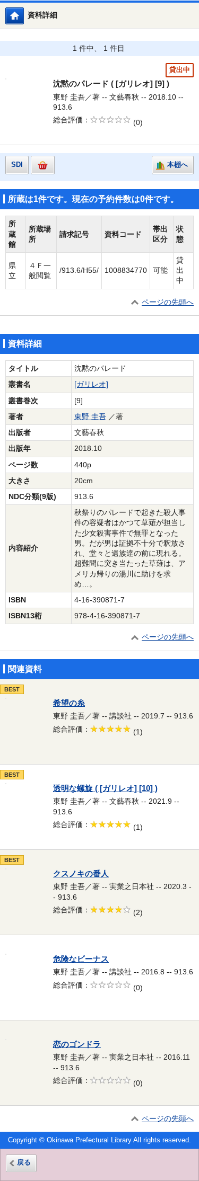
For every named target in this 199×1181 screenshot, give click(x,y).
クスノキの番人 (81, 873)
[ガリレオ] (91, 384)
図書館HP (23, 16)
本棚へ (177, 164)
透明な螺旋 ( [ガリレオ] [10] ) (105, 788)
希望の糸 (69, 703)
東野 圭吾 (90, 417)
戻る (24, 1162)
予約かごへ (43, 165)
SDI (17, 164)
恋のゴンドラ (77, 1044)
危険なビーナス (81, 959)
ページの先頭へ (168, 302)
